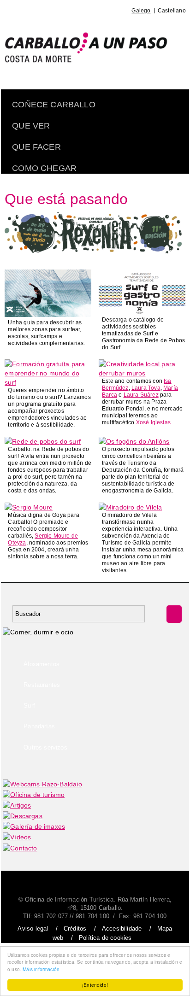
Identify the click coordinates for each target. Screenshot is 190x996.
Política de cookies (105, 937)
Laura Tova (145, 388)
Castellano (172, 10)
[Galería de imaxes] (34, 826)
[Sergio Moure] (29, 507)
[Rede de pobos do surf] (43, 441)
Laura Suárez (141, 395)
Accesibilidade (122, 928)
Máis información (41, 969)
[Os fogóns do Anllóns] (134, 441)
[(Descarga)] (48, 314)
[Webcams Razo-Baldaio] (42, 784)
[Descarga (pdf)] (142, 312)
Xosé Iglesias (153, 422)
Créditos (75, 928)
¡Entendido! (95, 984)
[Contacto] (20, 848)
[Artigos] (17, 805)
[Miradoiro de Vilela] (130, 507)
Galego (140, 10)
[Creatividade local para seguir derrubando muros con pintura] (142, 373)
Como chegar (44, 168)
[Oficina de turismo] (34, 794)
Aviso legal (33, 928)
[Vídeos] (17, 837)
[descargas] (22, 816)
